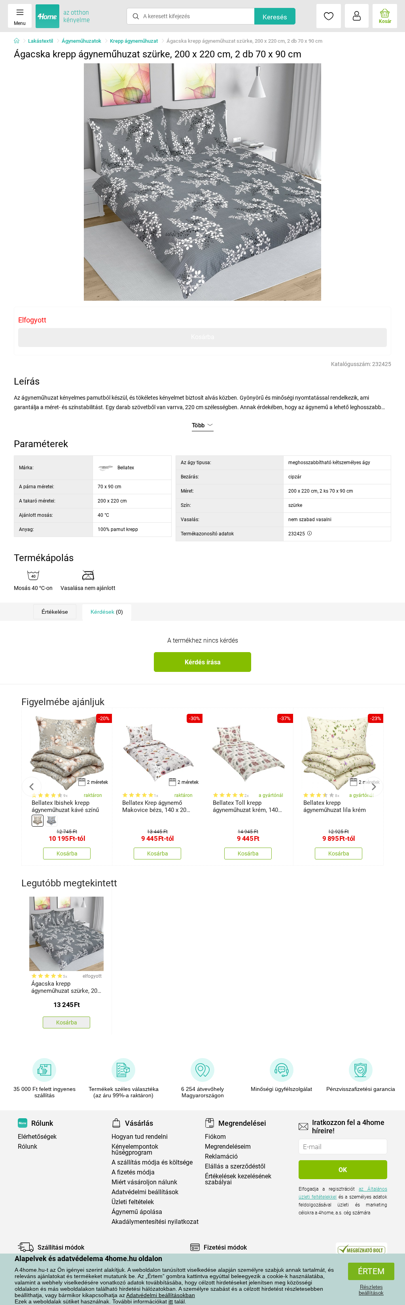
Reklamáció (221, 1156)
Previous (32, 787)
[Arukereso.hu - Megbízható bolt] (361, 1249)
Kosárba (202, 337)
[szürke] (51, 820)
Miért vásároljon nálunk (144, 1182)
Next (373, 787)
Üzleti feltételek (133, 1202)
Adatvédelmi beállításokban (160, 1295)
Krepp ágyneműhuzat (134, 41)
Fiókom (215, 1137)
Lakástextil (40, 41)
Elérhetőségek (37, 1137)
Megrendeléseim (228, 1146)
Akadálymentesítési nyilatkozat (155, 1222)
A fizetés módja (133, 1172)
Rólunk (27, 1146)
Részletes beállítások (371, 1290)
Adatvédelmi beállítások (145, 1192)
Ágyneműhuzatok (81, 41)
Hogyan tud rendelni (140, 1137)
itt (170, 1301)
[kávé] (37, 820)
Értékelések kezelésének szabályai (238, 1179)
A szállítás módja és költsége (152, 1162)
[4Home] (19, 41)
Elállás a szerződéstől (235, 1166)
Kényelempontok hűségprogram (135, 1149)
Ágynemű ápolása (137, 1212)
